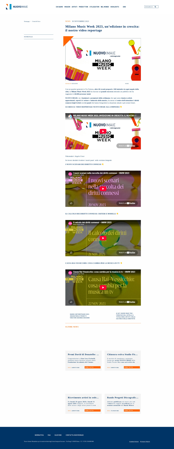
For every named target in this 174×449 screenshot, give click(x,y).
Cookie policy (134, 441)
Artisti (74, 7)
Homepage (27, 21)
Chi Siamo (59, 7)
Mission (67, 7)
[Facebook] (132, 84)
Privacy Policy (145, 441)
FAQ (49, 435)
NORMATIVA (39, 435)
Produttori (83, 7)
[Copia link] (140, 84)
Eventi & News (36, 21)
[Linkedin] (137, 84)
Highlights (114, 7)
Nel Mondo (105, 7)
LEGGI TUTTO (89, 367)
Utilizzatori (94, 7)
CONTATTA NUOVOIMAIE (75, 435)
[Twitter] (135, 84)
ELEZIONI (58, 435)
